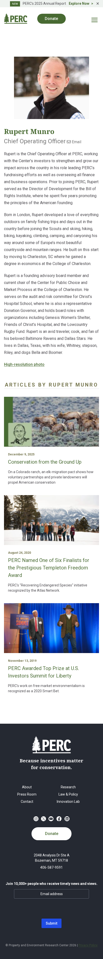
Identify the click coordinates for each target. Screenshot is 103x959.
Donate (51, 833)
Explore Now (79, 3)
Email (76, 141)
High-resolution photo (24, 364)
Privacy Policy (88, 945)
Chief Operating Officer (35, 141)
